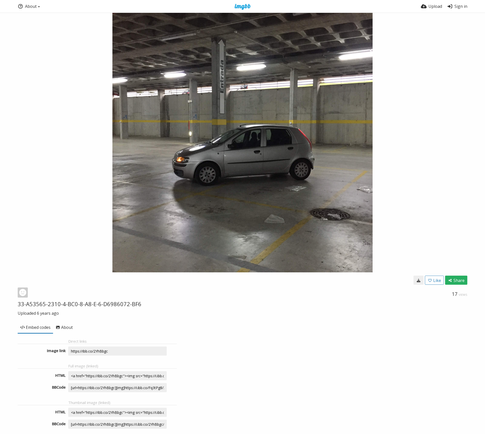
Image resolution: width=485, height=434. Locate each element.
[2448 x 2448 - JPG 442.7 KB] (419, 280)
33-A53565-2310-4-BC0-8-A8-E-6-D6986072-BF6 (79, 304)
